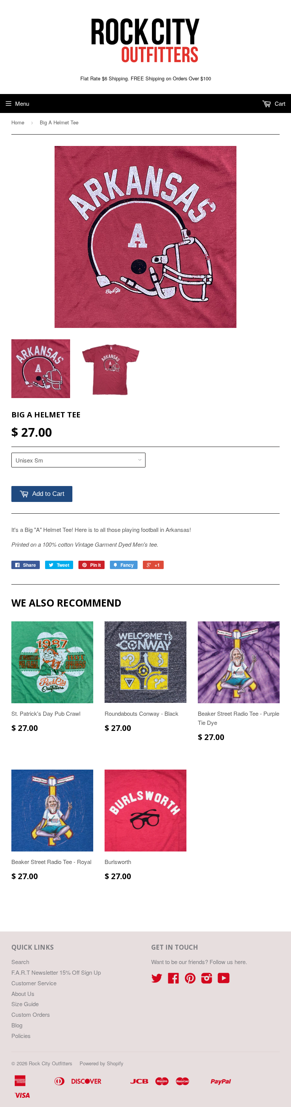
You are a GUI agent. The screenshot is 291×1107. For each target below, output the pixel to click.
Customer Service (33, 983)
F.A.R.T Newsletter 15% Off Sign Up (56, 972)
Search (20, 962)
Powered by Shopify (102, 1063)
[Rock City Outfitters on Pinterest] (190, 980)
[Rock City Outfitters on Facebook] (173, 980)
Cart (279, 103)
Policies (21, 1036)
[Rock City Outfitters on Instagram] (207, 980)
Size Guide (25, 1004)
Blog (16, 1025)
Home (17, 122)
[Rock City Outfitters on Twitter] (157, 980)
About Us (22, 993)
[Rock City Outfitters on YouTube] (224, 980)
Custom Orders (30, 1014)
